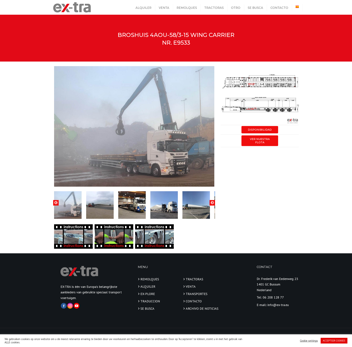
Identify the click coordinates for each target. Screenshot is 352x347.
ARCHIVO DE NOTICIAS (202, 308)
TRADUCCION (150, 301)
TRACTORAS (214, 8)
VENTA (164, 8)
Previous (56, 203)
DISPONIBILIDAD (260, 129)
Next (212, 203)
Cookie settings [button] (309, 340)
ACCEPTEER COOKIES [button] (334, 340)
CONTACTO (279, 8)
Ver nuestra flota (260, 140)
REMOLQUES (187, 8)
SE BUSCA (255, 8)
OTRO (235, 8)
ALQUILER (143, 8)
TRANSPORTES (196, 294)
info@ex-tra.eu (278, 305)
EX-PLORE (147, 294)
